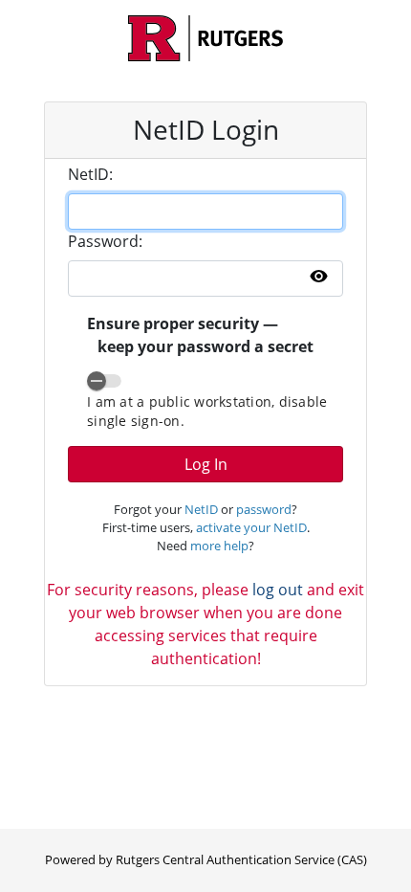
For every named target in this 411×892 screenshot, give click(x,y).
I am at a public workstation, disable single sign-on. (207, 411)
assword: (105, 241)
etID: (90, 174)
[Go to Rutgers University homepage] (205, 38)
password (264, 509)
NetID (201, 509)
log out (277, 589)
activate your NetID (251, 527)
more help (219, 545)
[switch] (104, 381)
